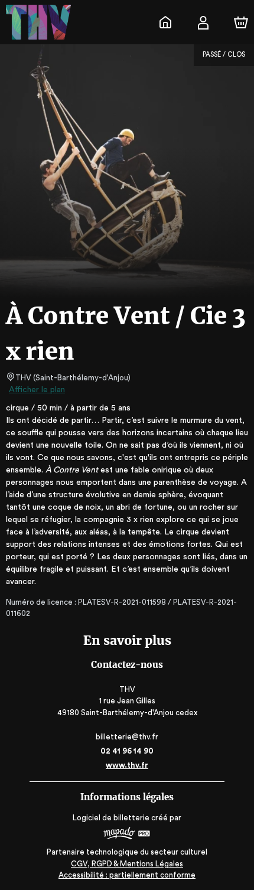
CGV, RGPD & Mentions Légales (127, 864)
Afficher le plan (37, 390)
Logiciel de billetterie (111, 817)
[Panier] (241, 22)
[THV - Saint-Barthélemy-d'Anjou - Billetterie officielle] (165, 22)
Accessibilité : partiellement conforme (127, 875)
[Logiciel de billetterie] (127, 834)
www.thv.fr (127, 765)
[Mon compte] (203, 22)
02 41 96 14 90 (127, 751)
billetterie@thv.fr (127, 737)
